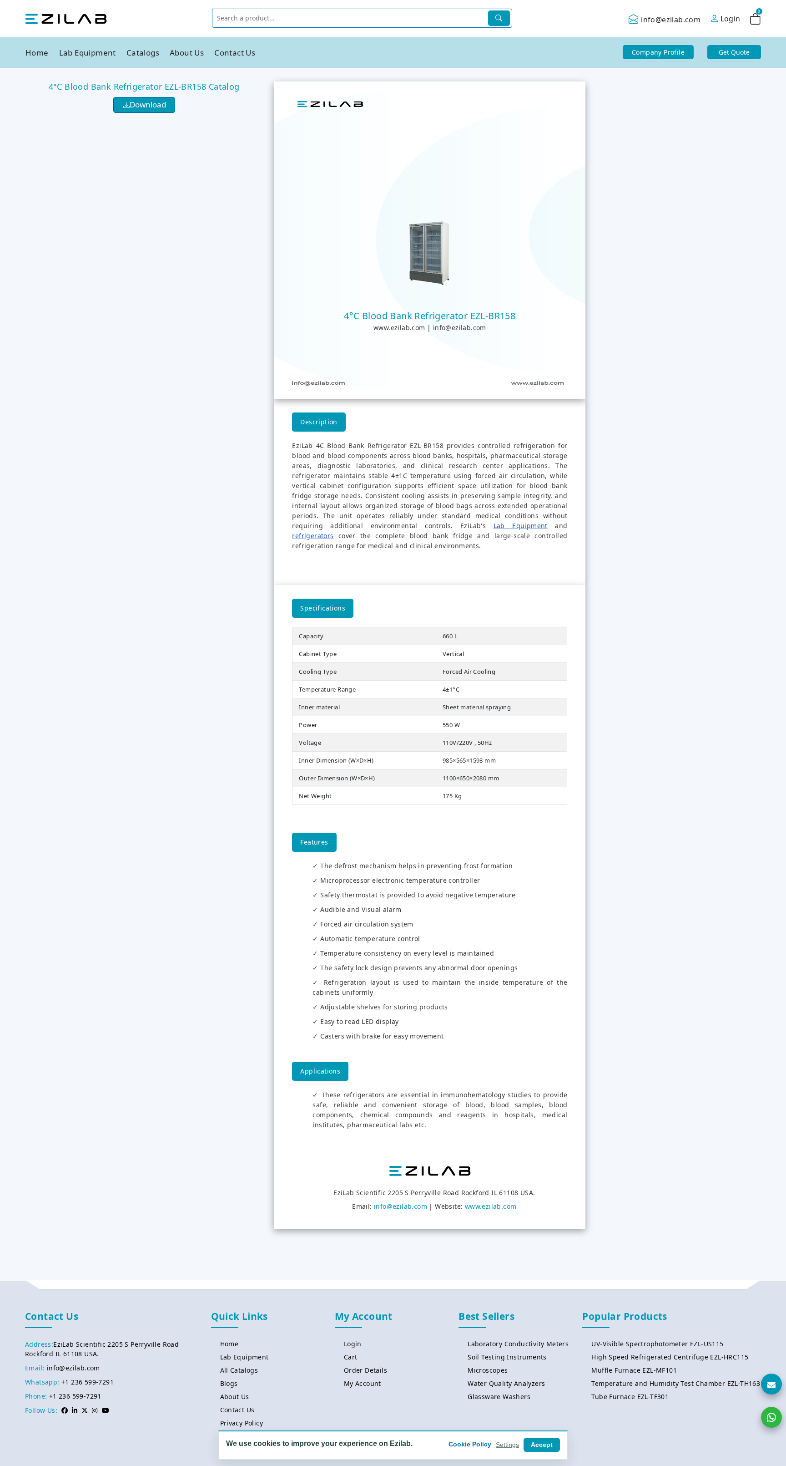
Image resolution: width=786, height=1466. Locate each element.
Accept (542, 1444)
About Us (187, 52)
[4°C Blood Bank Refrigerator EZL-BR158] (430, 252)
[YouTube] (105, 1410)
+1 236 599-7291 (87, 1382)
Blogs (229, 1383)
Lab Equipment (87, 52)
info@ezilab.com (670, 19)
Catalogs (142, 52)
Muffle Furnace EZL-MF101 (634, 1370)
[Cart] (755, 20)
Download (148, 104)
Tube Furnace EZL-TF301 (630, 1396)
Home (37, 52)
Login (353, 1343)
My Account (362, 1383)
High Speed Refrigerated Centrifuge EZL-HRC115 (669, 1357)
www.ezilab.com (399, 327)
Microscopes (488, 1370)
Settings (507, 1444)
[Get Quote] (771, 1384)
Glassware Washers (499, 1396)
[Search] (499, 18)
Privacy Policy (241, 1423)
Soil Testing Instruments (507, 1357)
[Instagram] (94, 1410)
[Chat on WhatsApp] (771, 1417)
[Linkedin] (74, 1410)
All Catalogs (239, 1370)
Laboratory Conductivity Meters (518, 1343)
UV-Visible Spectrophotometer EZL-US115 (657, 1343)
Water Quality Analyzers (506, 1383)
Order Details (365, 1370)
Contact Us (234, 52)
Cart (351, 1357)
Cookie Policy (469, 1444)
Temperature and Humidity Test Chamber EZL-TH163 (675, 1383)
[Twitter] (84, 1410)
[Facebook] (64, 1410)
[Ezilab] (66, 18)
